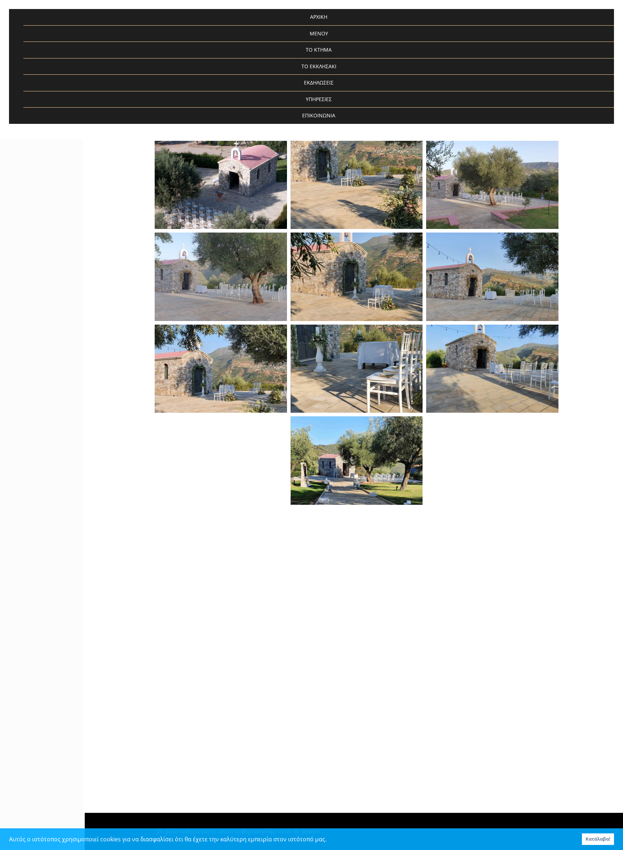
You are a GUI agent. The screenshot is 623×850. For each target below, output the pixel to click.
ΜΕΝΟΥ (319, 33)
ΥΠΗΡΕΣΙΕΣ (319, 99)
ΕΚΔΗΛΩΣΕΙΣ (318, 82)
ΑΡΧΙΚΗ (318, 16)
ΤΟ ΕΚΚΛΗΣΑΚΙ (318, 66)
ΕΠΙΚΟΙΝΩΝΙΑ (318, 115)
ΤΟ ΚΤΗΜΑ (319, 49)
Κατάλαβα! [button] (598, 839)
